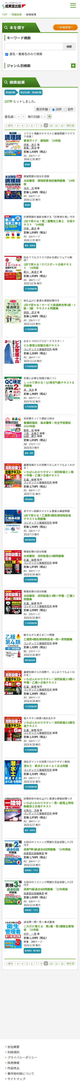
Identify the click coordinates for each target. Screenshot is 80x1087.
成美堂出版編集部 (34, 853)
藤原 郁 (29, 430)
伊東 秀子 (30, 144)
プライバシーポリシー (22, 1057)
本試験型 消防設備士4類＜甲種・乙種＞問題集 (49, 597)
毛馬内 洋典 (31, 810)
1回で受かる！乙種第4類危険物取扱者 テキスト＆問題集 (49, 517)
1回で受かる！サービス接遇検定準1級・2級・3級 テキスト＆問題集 (49, 306)
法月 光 (29, 188)
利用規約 (13, 1052)
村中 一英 (30, 933)
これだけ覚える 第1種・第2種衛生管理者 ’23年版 (49, 928)
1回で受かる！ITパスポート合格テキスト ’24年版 (48, 266)
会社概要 (13, 1046)
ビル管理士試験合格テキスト (42, 345)
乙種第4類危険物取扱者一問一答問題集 (48, 639)
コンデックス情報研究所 (38, 349)
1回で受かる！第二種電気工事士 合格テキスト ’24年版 (49, 222)
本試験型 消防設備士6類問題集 (44, 556)
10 (51, 125)
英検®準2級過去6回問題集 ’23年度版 (47, 849)
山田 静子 (30, 436)
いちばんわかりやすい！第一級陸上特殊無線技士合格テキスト (49, 804)
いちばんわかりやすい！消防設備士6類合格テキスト (49, 724)
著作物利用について (20, 1073)
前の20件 (10, 125)
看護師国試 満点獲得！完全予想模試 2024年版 (49, 424)
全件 (70, 109)
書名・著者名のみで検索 (25, 54)
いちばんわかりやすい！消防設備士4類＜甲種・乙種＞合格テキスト (49, 680)
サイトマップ (16, 1078)
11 (56, 125)
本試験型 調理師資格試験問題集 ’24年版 (49, 182)
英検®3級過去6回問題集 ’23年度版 (46, 889)
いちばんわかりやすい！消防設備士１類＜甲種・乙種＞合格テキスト (49, 473)
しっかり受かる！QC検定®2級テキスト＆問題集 (49, 384)
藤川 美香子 (31, 271)
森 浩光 (29, 389)
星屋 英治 (30, 147)
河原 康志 (30, 228)
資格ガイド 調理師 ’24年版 (42, 140)
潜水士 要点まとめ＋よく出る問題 (46, 766)
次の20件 (70, 125)
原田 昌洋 (30, 312)
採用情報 (13, 1062)
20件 (58, 109)
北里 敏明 (30, 479)
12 (62, 125)
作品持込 (13, 1068)
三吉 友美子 (31, 433)
